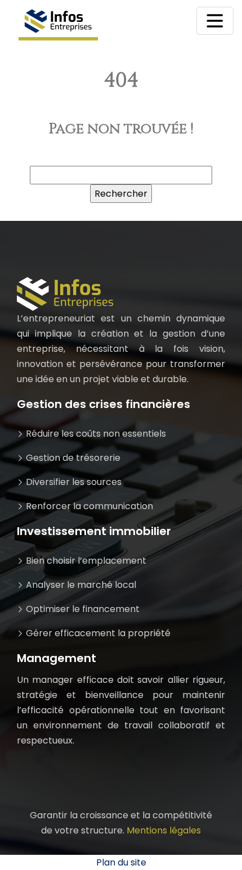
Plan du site (121, 862)
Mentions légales (164, 830)
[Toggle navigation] (215, 21)
